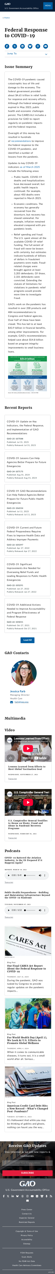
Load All (27, 640)
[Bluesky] (31, 46)
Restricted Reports (27, 1222)
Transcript (12, 779)
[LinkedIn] (23, 46)
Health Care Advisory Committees (26, 1265)
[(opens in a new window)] (4, 1196)
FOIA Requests (26, 1253)
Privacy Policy (27, 1235)
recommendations (21, 141)
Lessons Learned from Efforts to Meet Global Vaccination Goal (26, 767)
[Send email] (46, 46)
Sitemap (26, 1244)
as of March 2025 (30, 167)
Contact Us (27, 1214)
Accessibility (26, 1239)
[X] (15, 46)
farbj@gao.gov (22, 702)
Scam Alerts (27, 1257)
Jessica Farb (17, 691)
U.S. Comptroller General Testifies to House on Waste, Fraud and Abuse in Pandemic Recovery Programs (27, 824)
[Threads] (39, 46)
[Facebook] (8, 46)
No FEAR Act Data (27, 1261)
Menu (48, 6)
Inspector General (26, 1218)
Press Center (26, 1209)
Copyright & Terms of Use (27, 1231)
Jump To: (12, 53)
